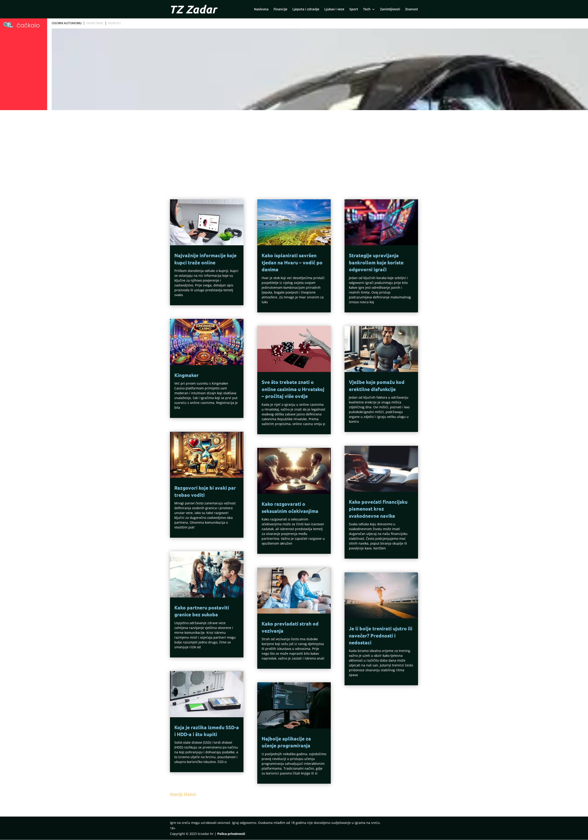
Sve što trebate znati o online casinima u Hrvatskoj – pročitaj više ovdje (293, 389)
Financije (280, 9)
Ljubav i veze (334, 9)
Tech (366, 9)
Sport (353, 9)
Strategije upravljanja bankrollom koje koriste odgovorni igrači (376, 262)
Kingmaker (186, 375)
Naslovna (261, 9)
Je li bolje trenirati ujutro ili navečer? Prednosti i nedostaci (380, 635)
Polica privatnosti (231, 833)
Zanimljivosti (390, 9)
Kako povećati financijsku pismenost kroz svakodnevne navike (378, 509)
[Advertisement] (294, 146)
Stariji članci (183, 794)
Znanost (411, 9)
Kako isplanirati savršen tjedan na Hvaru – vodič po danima (292, 262)
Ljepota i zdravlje (305, 9)
